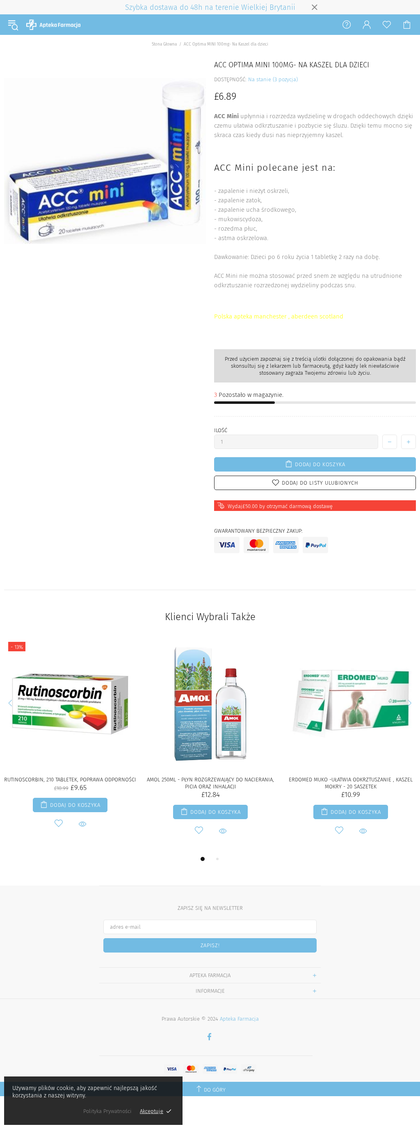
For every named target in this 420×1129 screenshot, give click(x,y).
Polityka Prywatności (107, 1111)
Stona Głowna (164, 44)
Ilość (220, 430)
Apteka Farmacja (53, 24)
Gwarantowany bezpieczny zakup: (258, 531)
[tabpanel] (70, 742)
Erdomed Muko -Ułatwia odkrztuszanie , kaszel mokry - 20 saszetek (351, 783)
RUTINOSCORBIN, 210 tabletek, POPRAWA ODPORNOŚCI (70, 779)
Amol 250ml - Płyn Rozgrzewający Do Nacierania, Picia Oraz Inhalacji (210, 783)
